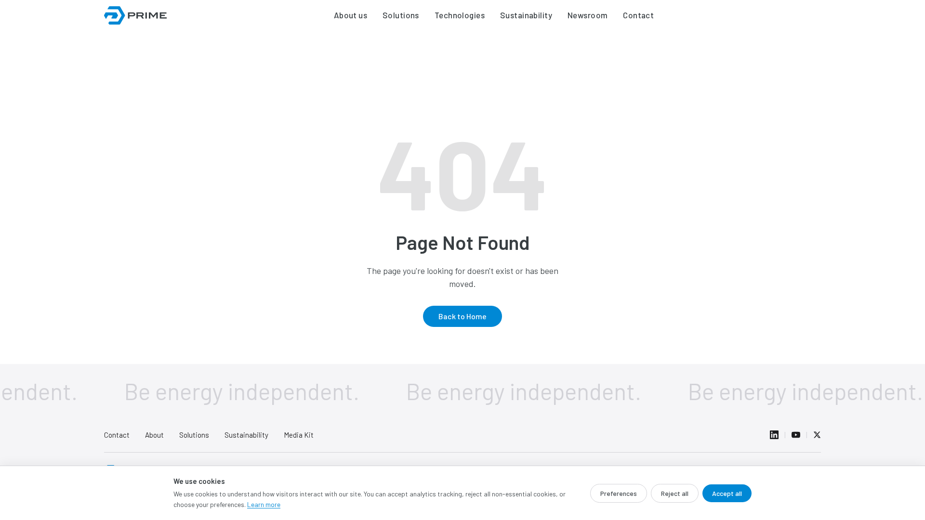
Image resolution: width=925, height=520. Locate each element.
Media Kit (299, 434)
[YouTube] (796, 434)
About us (350, 15)
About (154, 434)
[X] (817, 435)
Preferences (618, 493)
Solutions (401, 15)
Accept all (727, 493)
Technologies (460, 15)
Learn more (263, 504)
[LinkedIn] (774, 434)
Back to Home (462, 316)
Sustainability (526, 15)
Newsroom (588, 15)
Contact (638, 15)
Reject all (674, 493)
